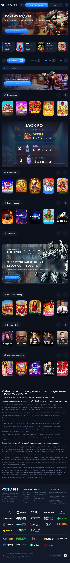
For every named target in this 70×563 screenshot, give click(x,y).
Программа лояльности (26, 495)
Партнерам (37, 501)
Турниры (25, 498)
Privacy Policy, (53, 504)
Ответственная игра (40, 494)
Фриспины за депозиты (27, 501)
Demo (7, 117)
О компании (26, 492)
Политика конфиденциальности (40, 497)
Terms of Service (63, 504)
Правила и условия (40, 492)
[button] (4, 60)
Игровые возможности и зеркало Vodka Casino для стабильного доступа (28, 397)
